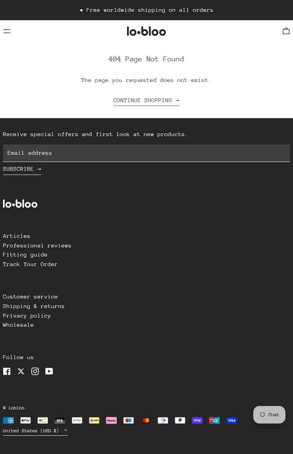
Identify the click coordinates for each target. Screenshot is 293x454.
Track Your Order (30, 264)
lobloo (16, 408)
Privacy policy (27, 315)
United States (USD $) (32, 430)
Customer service (30, 296)
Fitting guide (25, 254)
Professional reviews (37, 245)
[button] (286, 31)
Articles (17, 236)
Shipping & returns (34, 306)
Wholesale (18, 324)
